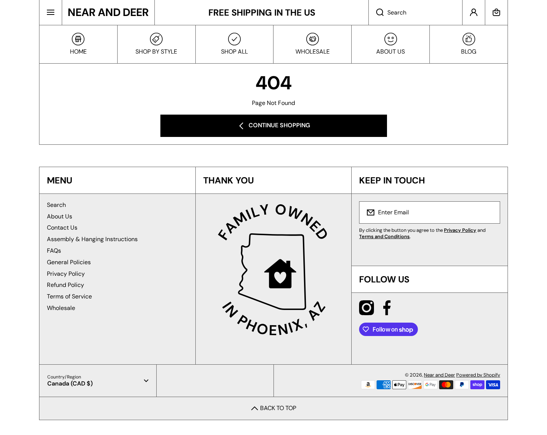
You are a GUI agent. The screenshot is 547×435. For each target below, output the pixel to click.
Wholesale (61, 308)
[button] (496, 12)
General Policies (69, 262)
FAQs (54, 251)
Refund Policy (65, 285)
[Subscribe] (489, 212)
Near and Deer (439, 375)
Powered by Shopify (478, 375)
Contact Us (62, 227)
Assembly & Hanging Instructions (92, 239)
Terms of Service (69, 296)
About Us (59, 216)
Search (56, 205)
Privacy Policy (66, 274)
